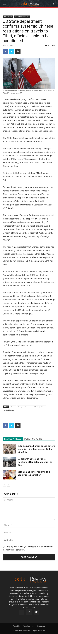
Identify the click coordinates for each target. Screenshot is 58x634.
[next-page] (8, 485)
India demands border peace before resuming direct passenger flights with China (36, 449)
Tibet (43, 407)
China (13, 407)
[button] (54, 3)
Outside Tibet (8, 17)
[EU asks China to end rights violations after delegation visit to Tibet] (9, 462)
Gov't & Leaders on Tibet (21, 17)
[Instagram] (29, 612)
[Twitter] (11, 51)
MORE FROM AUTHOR (33, 439)
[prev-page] (4, 485)
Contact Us (41, 626)
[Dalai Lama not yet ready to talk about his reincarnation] (9, 475)
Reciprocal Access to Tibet (28, 407)
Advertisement (28, 626)
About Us (16, 626)
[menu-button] (4, 3)
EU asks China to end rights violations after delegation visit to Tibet (35, 462)
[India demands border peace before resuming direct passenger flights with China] (9, 449)
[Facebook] (5, 51)
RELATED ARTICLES (12, 439)
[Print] (18, 51)
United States (9, 410)
